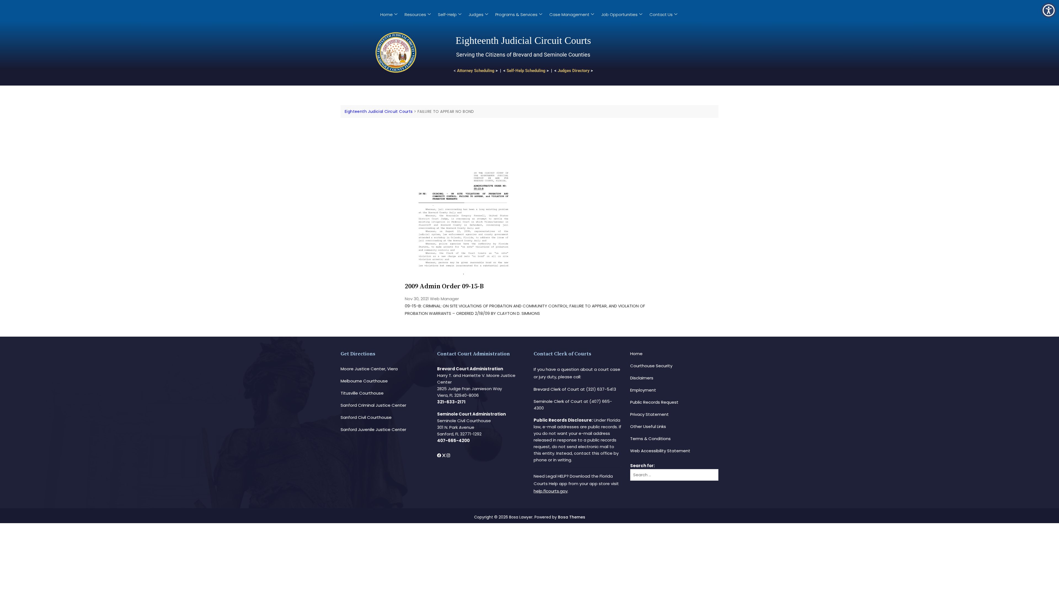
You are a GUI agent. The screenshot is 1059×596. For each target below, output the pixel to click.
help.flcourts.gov (551, 491)
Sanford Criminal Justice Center (373, 405)
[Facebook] (439, 455)
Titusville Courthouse (362, 393)
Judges (476, 14)
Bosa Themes (571, 517)
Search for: (642, 466)
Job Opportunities (619, 14)
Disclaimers (641, 378)
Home (386, 14)
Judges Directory (574, 70)
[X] (444, 455)
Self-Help (447, 14)
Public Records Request (654, 402)
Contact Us (661, 14)
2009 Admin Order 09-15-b (444, 286)
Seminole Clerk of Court (558, 401)
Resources (415, 14)
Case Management (569, 14)
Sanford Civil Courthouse (366, 417)
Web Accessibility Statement (660, 451)
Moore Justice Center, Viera (369, 369)
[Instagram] (448, 455)
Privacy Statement (649, 414)
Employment (643, 390)
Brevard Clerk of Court (556, 389)
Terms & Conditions (650, 438)
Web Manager (444, 299)
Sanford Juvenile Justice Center (373, 429)
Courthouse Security (651, 366)
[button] (1048, 10)
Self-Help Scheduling (526, 70)
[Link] (463, 133)
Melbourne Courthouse (364, 381)
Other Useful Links (648, 426)
